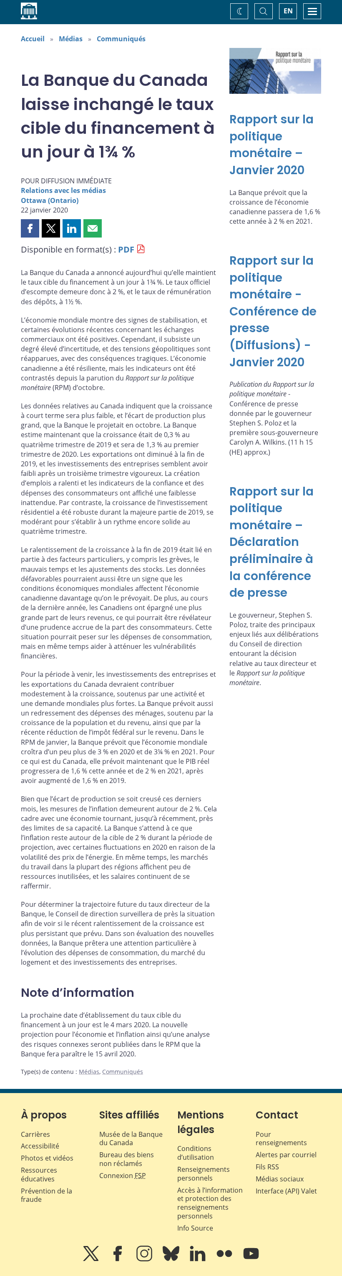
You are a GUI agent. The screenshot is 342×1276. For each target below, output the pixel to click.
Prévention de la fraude (46, 1195)
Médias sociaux (280, 1178)
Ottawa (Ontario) (49, 200)
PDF (126, 249)
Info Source (195, 1228)
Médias (71, 38)
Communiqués (121, 38)
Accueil (33, 38)
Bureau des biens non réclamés (126, 1159)
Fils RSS (267, 1166)
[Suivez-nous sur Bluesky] (171, 1259)
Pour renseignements (281, 1139)
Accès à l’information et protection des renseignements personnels (210, 1203)
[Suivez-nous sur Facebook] (118, 1259)
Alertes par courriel (286, 1154)
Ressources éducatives (39, 1174)
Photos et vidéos (47, 1158)
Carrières (35, 1134)
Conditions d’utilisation (195, 1153)
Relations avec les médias (63, 190)
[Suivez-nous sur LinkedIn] (198, 1259)
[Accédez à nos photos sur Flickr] (225, 1259)
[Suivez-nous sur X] (91, 1259)
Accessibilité (40, 1146)
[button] (30, 228)
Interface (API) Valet (286, 1191)
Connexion (122, 1175)
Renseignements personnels (203, 1174)
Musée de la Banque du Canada (131, 1139)
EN (288, 10)
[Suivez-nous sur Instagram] (145, 1259)
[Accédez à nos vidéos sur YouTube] (251, 1259)
